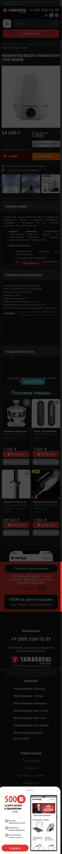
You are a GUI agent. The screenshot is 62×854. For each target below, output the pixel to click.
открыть (15, 848)
